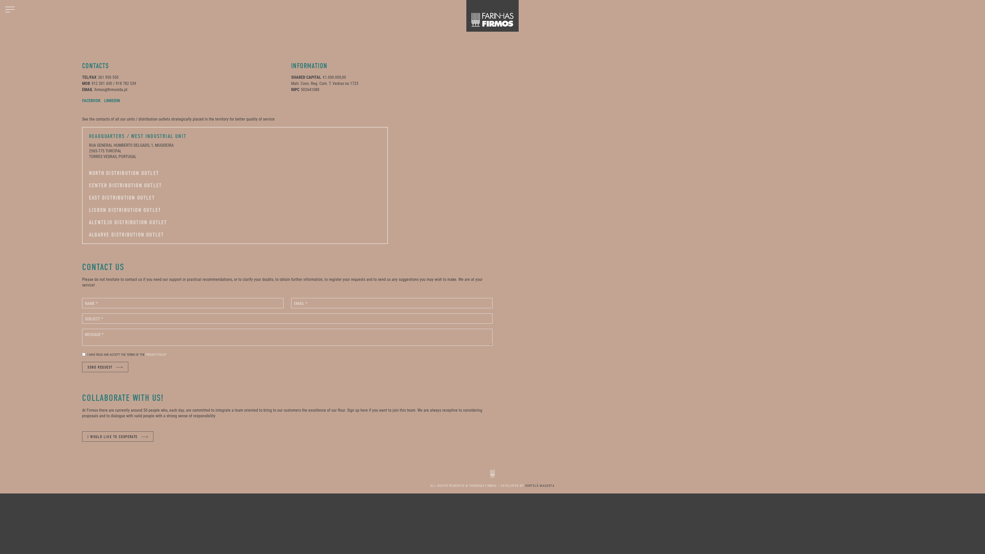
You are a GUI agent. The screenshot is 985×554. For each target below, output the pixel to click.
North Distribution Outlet (124, 173)
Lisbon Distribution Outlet (125, 210)
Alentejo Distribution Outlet (128, 222)
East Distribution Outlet (122, 197)
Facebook (91, 100)
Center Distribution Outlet (125, 185)
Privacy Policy (155, 354)
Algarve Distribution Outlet (126, 234)
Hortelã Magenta (540, 485)
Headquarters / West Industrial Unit (137, 136)
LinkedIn (112, 100)
